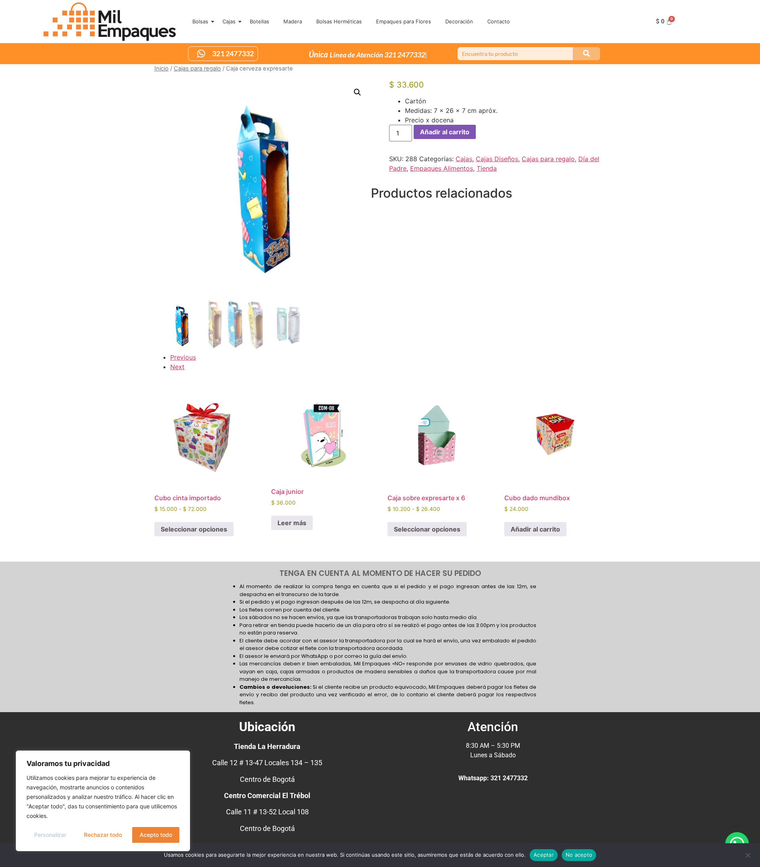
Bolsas (200, 21)
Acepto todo (156, 834)
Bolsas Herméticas (339, 21)
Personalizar (50, 834)
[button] (357, 92)
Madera (292, 21)
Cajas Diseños (497, 159)
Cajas (229, 21)
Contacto (498, 21)
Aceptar (544, 855)
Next (177, 367)
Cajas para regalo (197, 68)
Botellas (259, 21)
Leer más (291, 523)
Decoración (459, 21)
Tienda (487, 168)
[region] (103, 801)
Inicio (161, 68)
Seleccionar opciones (194, 529)
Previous (183, 357)
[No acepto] (747, 854)
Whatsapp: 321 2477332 (493, 778)
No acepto (579, 855)
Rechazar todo (103, 834)
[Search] (586, 53)
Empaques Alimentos (441, 168)
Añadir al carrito (444, 132)
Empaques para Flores (403, 21)
